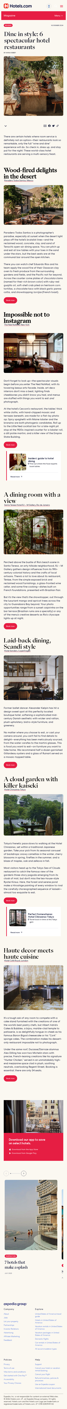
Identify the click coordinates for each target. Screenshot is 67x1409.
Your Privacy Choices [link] (12, 1383)
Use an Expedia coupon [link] (45, 1384)
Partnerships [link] (9, 1325)
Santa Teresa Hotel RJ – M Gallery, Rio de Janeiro (27, 505)
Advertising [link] (8, 1332)
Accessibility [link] (9, 1379)
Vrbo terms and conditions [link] (15, 1372)
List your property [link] (11, 1321)
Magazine (9, 15)
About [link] (6, 1314)
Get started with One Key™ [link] (15, 1375)
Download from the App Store (25, 1149)
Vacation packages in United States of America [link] (47, 1333)
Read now (15, 476)
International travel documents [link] (48, 1388)
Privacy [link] (7, 1364)
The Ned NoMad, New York (16, 324)
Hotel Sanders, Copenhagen (17, 650)
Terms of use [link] (9, 1368)
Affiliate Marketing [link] (12, 1336)
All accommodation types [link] (46, 1349)
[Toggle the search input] (56, 6)
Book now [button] (10, 300)
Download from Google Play (24, 1153)
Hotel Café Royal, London (16, 960)
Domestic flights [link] (42, 1339)
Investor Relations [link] (11, 1329)
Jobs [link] (6, 1317)
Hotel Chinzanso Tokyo (15, 789)
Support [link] (38, 1364)
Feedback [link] (8, 1340)
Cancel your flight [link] (42, 1374)
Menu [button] (57, 15)
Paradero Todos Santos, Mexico (18, 180)
